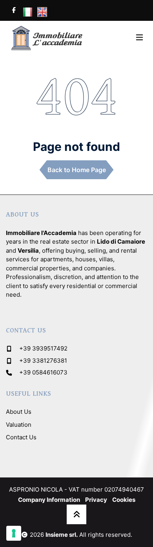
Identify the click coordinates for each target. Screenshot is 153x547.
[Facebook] (14, 10)
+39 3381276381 (43, 360)
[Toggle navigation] (139, 37)
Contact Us (21, 437)
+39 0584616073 (43, 372)
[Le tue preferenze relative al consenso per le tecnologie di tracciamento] (13, 533)
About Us (18, 411)
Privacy (96, 499)
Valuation (18, 424)
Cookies (123, 499)
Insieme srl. (62, 534)
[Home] (45, 37)
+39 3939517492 (43, 348)
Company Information (49, 499)
